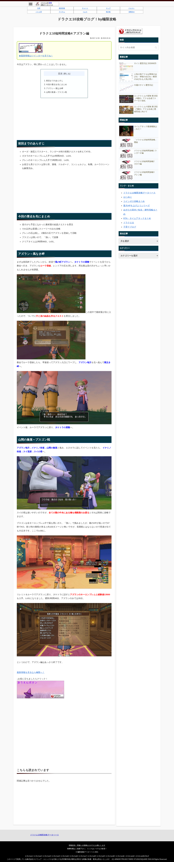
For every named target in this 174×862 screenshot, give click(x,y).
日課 (38, 8)
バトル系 (39, 12)
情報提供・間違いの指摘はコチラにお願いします (87, 845)
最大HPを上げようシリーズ (136, 205)
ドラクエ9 (101, 856)
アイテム (62, 12)
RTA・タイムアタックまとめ (137, 218)
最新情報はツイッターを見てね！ (37, 56)
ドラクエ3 (47, 856)
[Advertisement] (64, 116)
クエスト (131, 8)
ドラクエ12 (130, 856)
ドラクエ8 (92, 856)
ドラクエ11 (128, 222)
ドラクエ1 (29, 856)
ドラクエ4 (56, 856)
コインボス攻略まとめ (134, 201)
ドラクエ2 (38, 856)
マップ (108, 8)
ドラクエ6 (74, 856)
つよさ (85, 12)
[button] (156, 47)
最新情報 (62, 8)
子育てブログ (129, 227)
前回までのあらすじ (54, 81)
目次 (60, 73)
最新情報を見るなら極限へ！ (31, 672)
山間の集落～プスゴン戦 (56, 92)
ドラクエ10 (110, 856)
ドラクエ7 (83, 856)
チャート (85, 8)
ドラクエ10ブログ (142, 856)
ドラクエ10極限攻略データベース (139, 193)
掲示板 (108, 12)
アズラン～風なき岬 (54, 88)
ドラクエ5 (65, 856)
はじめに (127, 197)
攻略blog (131, 12)
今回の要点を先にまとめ (56, 84)
